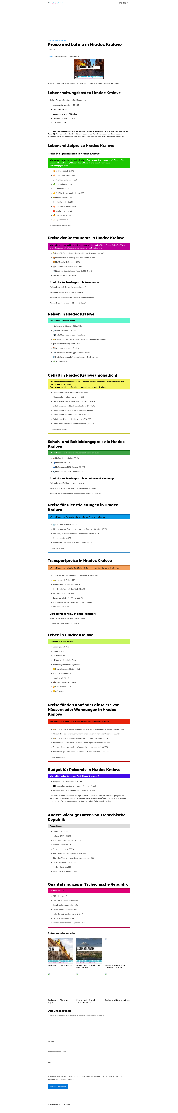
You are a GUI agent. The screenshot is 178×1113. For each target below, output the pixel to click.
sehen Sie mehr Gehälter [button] (59, 429)
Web (49, 1063)
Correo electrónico (57, 1052)
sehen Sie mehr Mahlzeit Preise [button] (61, 225)
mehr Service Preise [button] (58, 548)
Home (50, 56)
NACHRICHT (123, 3)
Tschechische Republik (57, 41)
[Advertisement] (62, 21)
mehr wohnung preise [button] (58, 757)
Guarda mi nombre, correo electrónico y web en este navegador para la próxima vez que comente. (85, 1078)
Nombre (51, 1041)
